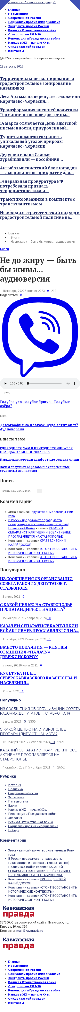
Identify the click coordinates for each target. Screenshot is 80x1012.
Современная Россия (24, 18)
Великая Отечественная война (32, 30)
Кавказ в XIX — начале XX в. (29, 42)
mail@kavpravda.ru (29, 930)
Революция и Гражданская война (34, 38)
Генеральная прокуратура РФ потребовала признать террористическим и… (31, 186)
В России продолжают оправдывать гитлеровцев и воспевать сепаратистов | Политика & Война (38, 524)
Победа (13, 830)
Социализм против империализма (34, 22)
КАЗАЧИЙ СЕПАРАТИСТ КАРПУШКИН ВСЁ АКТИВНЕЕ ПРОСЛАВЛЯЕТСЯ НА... (39, 628)
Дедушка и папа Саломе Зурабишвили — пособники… (31, 157)
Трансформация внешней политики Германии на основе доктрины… (39, 112)
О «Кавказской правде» (26, 46)
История (14, 785)
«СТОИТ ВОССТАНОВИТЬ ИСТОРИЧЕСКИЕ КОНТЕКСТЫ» (42, 551)
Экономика (16, 797)
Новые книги (18, 14)
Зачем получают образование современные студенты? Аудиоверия (35, 469)
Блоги (4, 249)
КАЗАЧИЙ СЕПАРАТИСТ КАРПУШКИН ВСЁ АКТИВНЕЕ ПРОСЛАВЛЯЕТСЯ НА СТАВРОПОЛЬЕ (39, 532)
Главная (14, 9)
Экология (15, 818)
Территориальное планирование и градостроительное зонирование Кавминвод (37, 83)
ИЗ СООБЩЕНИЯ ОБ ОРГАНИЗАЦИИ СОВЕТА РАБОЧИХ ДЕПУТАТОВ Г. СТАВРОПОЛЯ (36, 583)
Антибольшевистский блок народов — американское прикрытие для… (38, 170)
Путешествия (18, 801)
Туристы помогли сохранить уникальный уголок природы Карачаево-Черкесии (31, 141)
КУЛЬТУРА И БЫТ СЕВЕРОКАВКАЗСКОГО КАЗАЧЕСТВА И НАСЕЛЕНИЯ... (38, 678)
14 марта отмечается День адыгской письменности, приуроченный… (38, 125)
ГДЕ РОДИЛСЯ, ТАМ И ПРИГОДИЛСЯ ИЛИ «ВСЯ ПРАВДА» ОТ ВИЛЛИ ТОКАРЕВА (36, 450)
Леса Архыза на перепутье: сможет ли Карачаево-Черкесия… (40, 99)
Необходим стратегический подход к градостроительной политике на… (40, 215)
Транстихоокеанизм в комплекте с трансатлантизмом (37, 201)
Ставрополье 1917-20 (24, 34)
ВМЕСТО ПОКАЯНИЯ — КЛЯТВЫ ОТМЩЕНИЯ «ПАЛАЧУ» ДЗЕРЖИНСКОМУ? (33, 652)
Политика (15, 789)
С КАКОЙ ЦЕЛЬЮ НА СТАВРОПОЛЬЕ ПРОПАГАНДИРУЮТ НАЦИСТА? (36, 607)
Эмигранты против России (28, 26)
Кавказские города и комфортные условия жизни (39, 459)
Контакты (16, 51)
